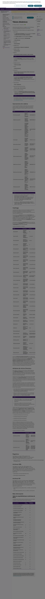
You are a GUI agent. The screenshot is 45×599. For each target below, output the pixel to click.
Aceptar (30, 5)
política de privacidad (29, 1)
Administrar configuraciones (21, 5)
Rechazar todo (38, 5)
